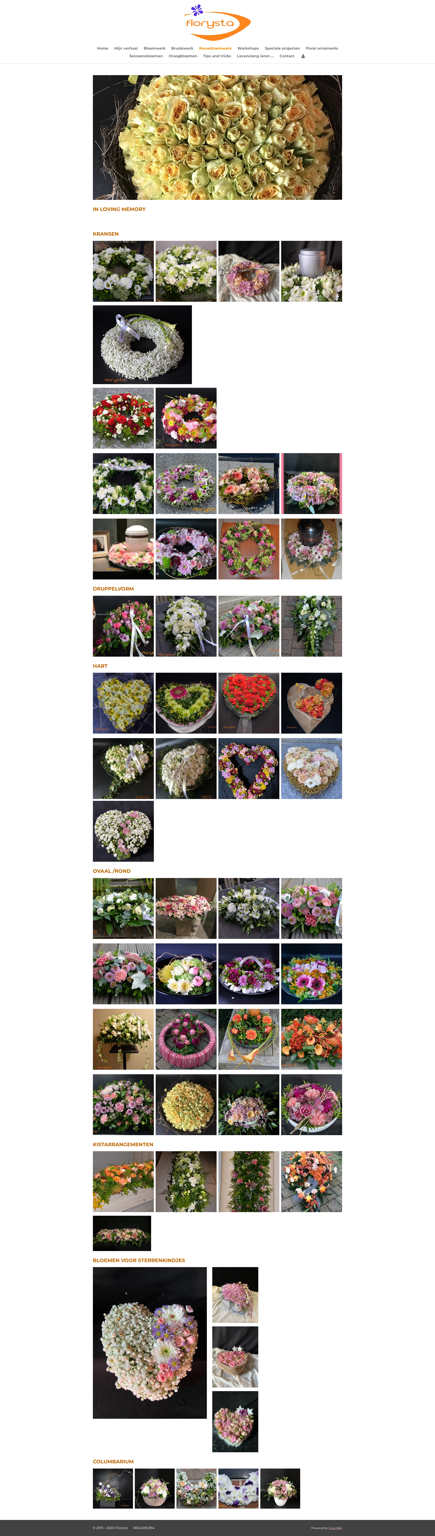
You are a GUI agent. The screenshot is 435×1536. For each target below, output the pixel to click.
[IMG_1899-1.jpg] (123, 549)
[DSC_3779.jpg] (249, 974)
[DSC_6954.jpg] (311, 1039)
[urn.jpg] (311, 271)
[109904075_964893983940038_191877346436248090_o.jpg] (186, 768)
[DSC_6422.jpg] (123, 974)
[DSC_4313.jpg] (186, 549)
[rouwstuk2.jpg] (123, 831)
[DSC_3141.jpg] (186, 271)
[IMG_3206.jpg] (155, 1489)
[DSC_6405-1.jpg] (249, 626)
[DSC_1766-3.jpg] (249, 549)
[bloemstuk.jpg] (311, 1104)
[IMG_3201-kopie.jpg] (280, 1489)
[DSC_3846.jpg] (249, 1181)
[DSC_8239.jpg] (186, 483)
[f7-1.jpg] (249, 1104)
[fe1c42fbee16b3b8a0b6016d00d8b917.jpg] (238, 1489)
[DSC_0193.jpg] (186, 1039)
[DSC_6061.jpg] (123, 1039)
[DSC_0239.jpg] (249, 703)
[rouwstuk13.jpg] (249, 271)
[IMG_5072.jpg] (311, 1181)
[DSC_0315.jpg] (123, 271)
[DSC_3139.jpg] (186, 1181)
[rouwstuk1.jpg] (311, 768)
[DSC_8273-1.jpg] (123, 626)
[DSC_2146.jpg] (249, 1039)
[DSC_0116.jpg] (123, 418)
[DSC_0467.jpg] (249, 483)
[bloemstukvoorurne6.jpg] (311, 549)
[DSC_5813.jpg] (311, 626)
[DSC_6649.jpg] (197, 1489)
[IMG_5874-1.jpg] (186, 1104)
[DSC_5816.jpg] (123, 908)
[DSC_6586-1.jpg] (186, 626)
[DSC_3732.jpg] (311, 974)
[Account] (302, 56)
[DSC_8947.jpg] (311, 703)
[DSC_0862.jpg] (123, 1104)
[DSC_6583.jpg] (249, 908)
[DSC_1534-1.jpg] (186, 974)
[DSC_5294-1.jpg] (123, 703)
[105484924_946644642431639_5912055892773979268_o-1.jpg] (311, 483)
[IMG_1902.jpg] (186, 908)
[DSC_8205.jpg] (113, 1489)
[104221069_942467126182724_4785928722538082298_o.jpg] (123, 768)
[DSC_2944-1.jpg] (186, 418)
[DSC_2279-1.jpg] (123, 1181)
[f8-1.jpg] (249, 768)
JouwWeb (335, 1528)
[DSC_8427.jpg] (123, 483)
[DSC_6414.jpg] (311, 908)
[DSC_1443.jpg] (186, 703)
